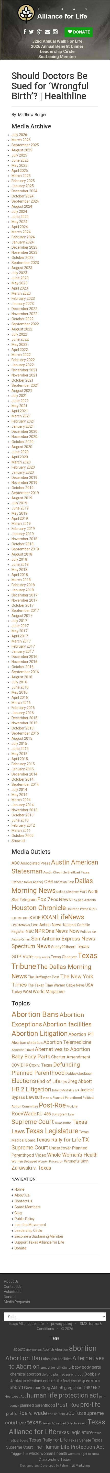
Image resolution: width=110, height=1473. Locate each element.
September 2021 (25, 385)
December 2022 (24, 309)
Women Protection (50, 1161)
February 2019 (23, 529)
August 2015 (22, 738)
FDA (64, 1082)
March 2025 (21, 176)
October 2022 (23, 319)
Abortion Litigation (40, 1033)
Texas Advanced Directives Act (64, 1423)
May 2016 (19, 692)
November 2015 (24, 723)
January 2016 (23, 713)
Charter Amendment (70, 1056)
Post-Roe (52, 1105)
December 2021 (24, 370)
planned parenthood (37, 1405)
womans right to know (83, 1454)
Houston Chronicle (39, 908)
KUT (26, 918)
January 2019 (23, 534)
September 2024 (25, 201)
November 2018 (24, 539)
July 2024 (19, 211)
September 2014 (25, 784)
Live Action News (46, 924)
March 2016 (21, 703)
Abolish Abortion (55, 1350)
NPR (40, 931)
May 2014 (19, 795)
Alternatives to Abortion (62, 1049)
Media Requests (17, 1302)
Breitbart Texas (78, 872)
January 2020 (23, 472)
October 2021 (23, 380)
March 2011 (21, 830)
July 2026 (19, 135)
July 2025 (19, 155)
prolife (11, 1413)
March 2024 (21, 232)
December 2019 (24, 477)
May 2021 (19, 406)
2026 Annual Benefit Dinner (57, 46)
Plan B (47, 1098)
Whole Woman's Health (72, 1155)
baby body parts (86, 1367)
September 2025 (25, 145)
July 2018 (19, 559)
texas (34, 1422)
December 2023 (24, 247)
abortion (83, 1348)
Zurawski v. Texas (31, 1168)
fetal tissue (72, 1381)
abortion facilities (57, 1359)
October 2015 (23, 728)
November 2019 (24, 483)
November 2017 (24, 600)
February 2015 (23, 764)
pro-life (90, 1404)
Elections (24, 1080)
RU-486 (44, 1113)
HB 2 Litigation (31, 1089)
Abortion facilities (67, 1024)
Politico (85, 932)
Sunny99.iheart (63, 947)
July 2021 (19, 396)
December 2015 (24, 718)
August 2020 (22, 447)
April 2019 (20, 518)
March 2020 (21, 462)
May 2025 (19, 165)
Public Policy (25, 1219)
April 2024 (20, 227)
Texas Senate (80, 1440)
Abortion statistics (27, 1042)
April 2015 (20, 759)
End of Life (48, 1081)
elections (34, 1381)
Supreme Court (33, 1121)
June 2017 (20, 626)
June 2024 (20, 217)
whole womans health (48, 1453)
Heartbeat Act (15, 1396)
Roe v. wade (32, 1413)
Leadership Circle (57, 51)
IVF (77, 1090)
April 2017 (20, 636)
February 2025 (23, 181)
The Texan (36, 985)
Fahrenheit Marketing (75, 1465)
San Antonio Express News (63, 939)
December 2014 (24, 774)
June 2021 (20, 401)
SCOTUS (74, 1413)
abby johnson (34, 1350)
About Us (22, 1195)
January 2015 (23, 769)
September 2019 (25, 493)
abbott (19, 1349)
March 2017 (21, 641)
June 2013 (20, 820)
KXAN (48, 917)
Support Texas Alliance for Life (39, 1242)
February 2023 (23, 298)
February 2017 (23, 646)
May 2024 (19, 222)
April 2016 (20, 697)
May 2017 (19, 631)
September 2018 (25, 549)
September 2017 (25, 610)
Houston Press (77, 909)
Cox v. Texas (40, 1065)
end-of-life (52, 1380)
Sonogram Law (63, 1114)
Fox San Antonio (84, 900)
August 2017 (22, 616)
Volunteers (12, 1292)
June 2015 (20, 749)
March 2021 (21, 416)
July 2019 (19, 503)
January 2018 (23, 590)
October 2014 (23, 779)
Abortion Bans (35, 1014)
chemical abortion (25, 1374)
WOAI (27, 992)
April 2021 (20, 411)
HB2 (89, 1388)
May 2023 (19, 283)
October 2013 (23, 815)
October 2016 (23, 667)
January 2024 (23, 242)
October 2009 (23, 836)
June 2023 (20, 278)
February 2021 (23, 421)
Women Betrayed (24, 1161)
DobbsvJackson (78, 1073)
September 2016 (25, 672)
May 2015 (19, 754)
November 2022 (24, 314)
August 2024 (22, 206)
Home (19, 1189)
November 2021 (24, 375)
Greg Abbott (80, 1081)
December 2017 (24, 595)
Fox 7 (43, 899)
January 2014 (23, 805)
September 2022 (25, 324)
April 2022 (20, 350)
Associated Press (35, 863)
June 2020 (20, 452)
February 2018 (23, 585)
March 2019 (21, 524)
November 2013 (24, 810)
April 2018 (20, 575)
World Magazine (49, 991)
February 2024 (23, 237)
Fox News (61, 899)
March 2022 (21, 355)
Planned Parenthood (67, 1098)
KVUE (35, 917)
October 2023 (23, 258)
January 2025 (23, 186)
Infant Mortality (63, 1090)
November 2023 (24, 252)
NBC (30, 931)
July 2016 (19, 682)
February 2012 (23, 825)
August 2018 (22, 554)
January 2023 (23, 304)
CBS (48, 881)
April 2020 (20, 457)
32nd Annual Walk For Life (57, 41)
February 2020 (23, 467)
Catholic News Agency (27, 882)
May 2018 (19, 570)
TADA (22, 1423)
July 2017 (19, 621)
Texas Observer (64, 957)
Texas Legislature (52, 1131)
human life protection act (62, 1395)
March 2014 (21, 800)
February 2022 (23, 360)
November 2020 (24, 437)
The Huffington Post (43, 977)
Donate (81, 32)
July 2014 (19, 790)
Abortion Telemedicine (67, 1042)
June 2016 (20, 687)
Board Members (28, 1207)
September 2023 (25, 263)
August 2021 (22, 391)
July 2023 (19, 273)
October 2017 (23, 605)
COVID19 (20, 1065)
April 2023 (20, 288)
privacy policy (62, 1324)
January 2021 (23, 426)
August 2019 (22, 498)
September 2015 (25, 733)
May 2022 (19, 344)
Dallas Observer (67, 892)
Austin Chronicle (55, 872)
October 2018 (23, 544)
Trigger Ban (19, 1454)
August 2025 (22, 150)
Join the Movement (30, 1225)
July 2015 (19, 743)
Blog (18, 1213)
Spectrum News (31, 946)
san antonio (56, 1414)
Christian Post (64, 882)
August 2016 (22, 677)
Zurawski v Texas (55, 1459)
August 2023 (22, 268)
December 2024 (24, 191)
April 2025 (20, 171)
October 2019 (23, 488)
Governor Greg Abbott (43, 1387)
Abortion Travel (23, 1050)
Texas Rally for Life (58, 1140)
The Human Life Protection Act (69, 1447)
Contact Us (23, 1201)
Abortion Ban (23, 1358)
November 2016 (24, 662)
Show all (18, 841)
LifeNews (70, 917)
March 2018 (21, 580)
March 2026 (21, 140)
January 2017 (23, 651)
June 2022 (20, 339)
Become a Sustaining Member (39, 1236)
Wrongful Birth (76, 1161)
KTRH (18, 918)
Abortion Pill (81, 1034)
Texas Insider (41, 957)
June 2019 (20, 508)
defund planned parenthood (63, 1374)
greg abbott (74, 1387)
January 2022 (23, 365)
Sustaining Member (57, 56)
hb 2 (96, 1388)
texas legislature (75, 1432)
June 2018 (20, 564)
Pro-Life (72, 1106)
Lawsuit (34, 1097)
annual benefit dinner (55, 1367)
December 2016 (24, 657)
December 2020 (24, 431)
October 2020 (23, 442)
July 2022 (19, 334)
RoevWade (24, 1114)
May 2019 (19, 513)
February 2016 (23, 708)
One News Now (63, 931)
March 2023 (21, 293)
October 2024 (23, 196)
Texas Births (62, 1123)
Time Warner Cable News (65, 985)
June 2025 (20, 160)
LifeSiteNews (21, 925)
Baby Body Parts (31, 1057)
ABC (16, 863)
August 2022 (22, 329)
